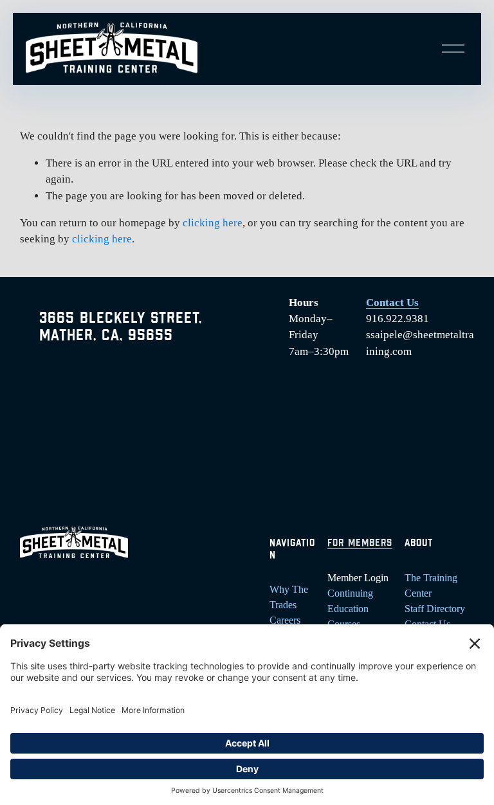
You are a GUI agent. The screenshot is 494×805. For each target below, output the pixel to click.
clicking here (212, 223)
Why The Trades (289, 597)
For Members (359, 543)
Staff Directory (435, 608)
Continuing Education (350, 601)
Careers (285, 620)
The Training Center (431, 585)
